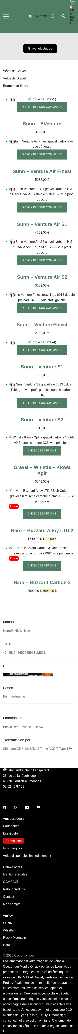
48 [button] (8, 652)
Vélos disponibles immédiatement (27, 855)
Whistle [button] (24, 630)
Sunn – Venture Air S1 (42, 224)
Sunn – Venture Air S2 (42, 277)
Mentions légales (15, 874)
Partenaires (11, 826)
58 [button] (26, 652)
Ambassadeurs (13, 818)
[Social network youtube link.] (38, 807)
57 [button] (23, 652)
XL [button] (44, 652)
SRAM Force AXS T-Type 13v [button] (51, 748)
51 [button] (12, 652)
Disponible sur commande (42, 106)
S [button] (41, 652)
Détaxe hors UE (14, 867)
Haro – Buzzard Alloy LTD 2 (42, 530)
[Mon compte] (62, 16)
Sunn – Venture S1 (42, 366)
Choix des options (42, 450)
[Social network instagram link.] (15, 807)
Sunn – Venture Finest (42, 324)
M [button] (38, 652)
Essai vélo (10, 833)
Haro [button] (6, 630)
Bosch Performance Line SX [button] (23, 727)
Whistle (8, 930)
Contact (8, 896)
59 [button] (30, 652)
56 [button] (19, 652)
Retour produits (14, 889)
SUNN (7, 923)
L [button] (36, 652)
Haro (6, 945)
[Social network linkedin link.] (27, 807)
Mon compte (11, 904)
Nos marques (12, 848)
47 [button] (5, 652)
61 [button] (33, 652)
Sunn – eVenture (42, 123)
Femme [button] (8, 696)
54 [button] (15, 652)
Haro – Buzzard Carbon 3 (42, 582)
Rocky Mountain (14, 937)
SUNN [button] (14, 630)
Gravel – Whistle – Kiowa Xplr (42, 470)
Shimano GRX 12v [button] (16, 748)
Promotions (13, 841)
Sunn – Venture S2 (42, 419)
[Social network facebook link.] (4, 807)
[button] (4, 617)
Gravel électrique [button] (40, 48)
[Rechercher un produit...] (52, 16)
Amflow (8, 915)
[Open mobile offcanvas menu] (6, 16)
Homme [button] (19, 696)
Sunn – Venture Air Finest (42, 171)
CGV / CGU (11, 882)
